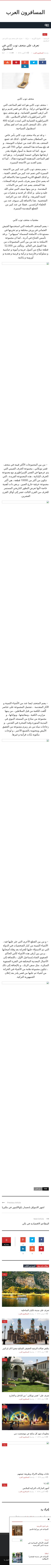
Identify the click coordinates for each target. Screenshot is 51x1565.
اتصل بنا (6, 1560)
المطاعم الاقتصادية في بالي (35, 1223)
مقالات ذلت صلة (42, 1266)
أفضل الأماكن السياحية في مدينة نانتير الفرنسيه (38, 1543)
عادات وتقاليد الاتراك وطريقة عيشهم (33, 1473)
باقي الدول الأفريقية (42, 1526)
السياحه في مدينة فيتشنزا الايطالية (38, 1557)
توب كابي (37, 1189)
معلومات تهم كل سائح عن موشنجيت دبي (31, 1433)
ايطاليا (46, 1553)
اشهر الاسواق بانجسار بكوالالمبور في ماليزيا (23, 1207)
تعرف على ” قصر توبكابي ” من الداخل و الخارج (29, 1395)
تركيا (45, 34)
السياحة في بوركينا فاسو (39, 1529)
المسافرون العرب (25, 12)
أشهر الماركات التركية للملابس (36, 1488)
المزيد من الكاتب (29, 1266)
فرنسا (46, 1540)
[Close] (48, 1519)
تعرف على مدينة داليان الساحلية (35, 1310)
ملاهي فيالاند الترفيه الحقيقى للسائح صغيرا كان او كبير (25, 1348)
